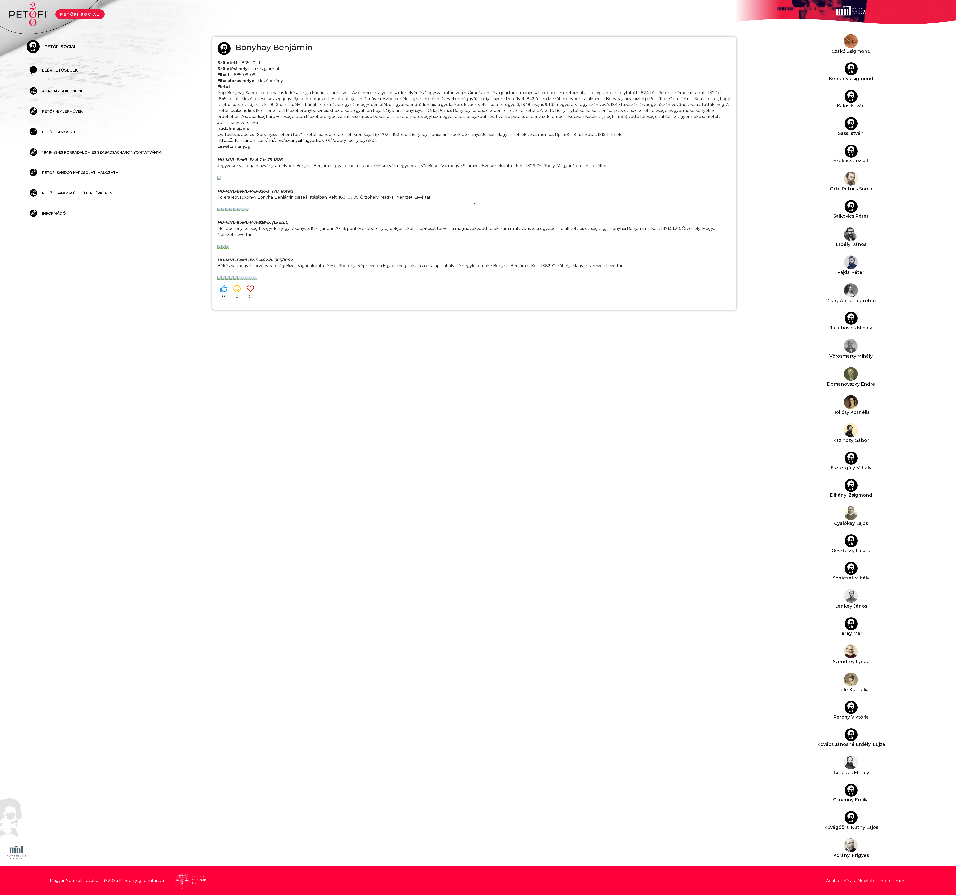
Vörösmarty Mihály (851, 356)
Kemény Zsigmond (851, 78)
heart (250, 288)
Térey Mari (851, 633)
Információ (54, 213)
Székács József (851, 160)
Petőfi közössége (60, 132)
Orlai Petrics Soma (851, 189)
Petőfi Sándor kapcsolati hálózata (80, 172)
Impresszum (891, 880)
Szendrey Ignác (851, 661)
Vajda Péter (850, 272)
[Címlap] (30, 14)
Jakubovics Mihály (851, 328)
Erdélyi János (851, 244)
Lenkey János (851, 606)
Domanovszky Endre (851, 384)
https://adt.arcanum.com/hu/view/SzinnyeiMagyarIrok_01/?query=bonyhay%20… (297, 140)
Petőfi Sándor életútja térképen (77, 193)
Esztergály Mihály (851, 468)
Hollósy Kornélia (851, 412)
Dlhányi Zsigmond (851, 495)
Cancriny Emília (851, 800)
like (223, 288)
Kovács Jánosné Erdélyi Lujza (851, 744)
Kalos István (851, 106)
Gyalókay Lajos (851, 523)
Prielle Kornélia (851, 689)
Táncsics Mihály (851, 772)
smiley (237, 288)
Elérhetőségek (60, 70)
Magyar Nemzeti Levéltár (75, 880)
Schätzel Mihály (851, 578)
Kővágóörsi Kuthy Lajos (851, 827)
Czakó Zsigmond (851, 51)
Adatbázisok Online (62, 91)
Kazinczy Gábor (851, 440)
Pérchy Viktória (851, 717)
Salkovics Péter (851, 216)
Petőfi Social (80, 14)
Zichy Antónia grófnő (851, 300)
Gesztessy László (851, 550)
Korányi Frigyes (851, 855)
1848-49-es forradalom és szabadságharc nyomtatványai (102, 152)
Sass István (851, 133)
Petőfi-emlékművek (62, 111)
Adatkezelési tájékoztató (850, 880)
